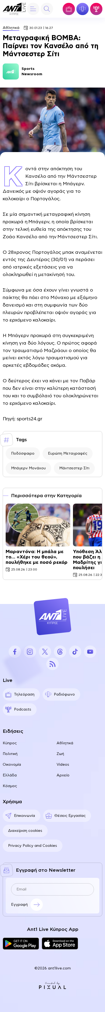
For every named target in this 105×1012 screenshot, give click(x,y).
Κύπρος (10, 743)
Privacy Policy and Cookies (32, 846)
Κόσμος (10, 786)
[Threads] (60, 651)
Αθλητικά (11, 28)
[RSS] (52, 664)
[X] (45, 651)
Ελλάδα (10, 775)
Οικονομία (12, 764)
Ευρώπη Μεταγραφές (67, 453)
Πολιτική (10, 754)
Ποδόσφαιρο (22, 453)
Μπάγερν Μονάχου (28, 468)
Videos (63, 764)
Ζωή (60, 754)
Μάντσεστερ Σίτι (74, 468)
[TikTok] (75, 651)
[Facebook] (15, 651)
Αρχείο (63, 775)
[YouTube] (90, 651)
